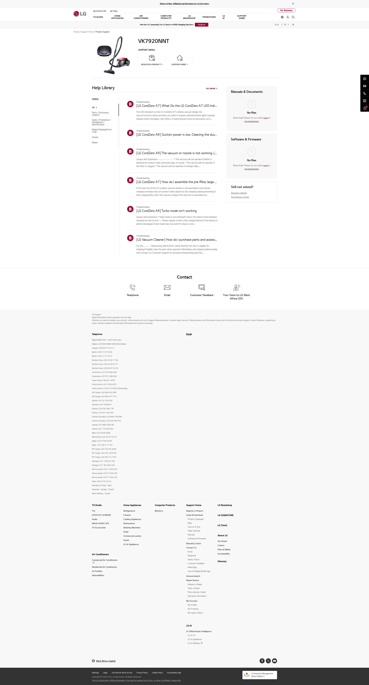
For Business (286, 10)
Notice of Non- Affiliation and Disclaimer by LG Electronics (184, 3)
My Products (193, 608)
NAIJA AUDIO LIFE (100, 523)
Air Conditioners (100, 554)
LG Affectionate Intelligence (198, 631)
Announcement (193, 576)
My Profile (192, 604)
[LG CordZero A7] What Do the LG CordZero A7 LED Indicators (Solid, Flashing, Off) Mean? (177, 105)
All (93, 107)
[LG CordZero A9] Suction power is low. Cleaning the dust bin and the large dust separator (177, 134)
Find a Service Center (197, 592)
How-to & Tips (194, 526)
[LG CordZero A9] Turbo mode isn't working (166, 210)
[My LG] (287, 17)
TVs (93, 510)
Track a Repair (194, 588)
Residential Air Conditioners (104, 567)
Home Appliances (132, 505)
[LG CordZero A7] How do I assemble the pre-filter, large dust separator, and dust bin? (177, 182)
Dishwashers (129, 523)
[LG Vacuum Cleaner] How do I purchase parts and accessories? (177, 239)
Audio (94, 519)
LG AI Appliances (131, 544)
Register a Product (194, 510)
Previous (282, 24)
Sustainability (224, 553)
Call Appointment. (251, 121)
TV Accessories (99, 527)
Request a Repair (239, 192)
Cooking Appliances (132, 519)
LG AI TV (191, 635)
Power (95, 142)
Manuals (191, 534)
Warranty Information (197, 596)
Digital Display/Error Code (102, 130)
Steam (95, 137)
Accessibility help (174, 672)
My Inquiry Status (195, 612)
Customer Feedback (196, 563)
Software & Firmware (197, 538)
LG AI (189, 625)
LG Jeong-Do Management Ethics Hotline (262, 674)
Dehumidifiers (98, 575)
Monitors (159, 510)
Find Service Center (240, 197)
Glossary (222, 561)
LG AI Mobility (194, 643)
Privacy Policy (142, 672)
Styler (126, 531)
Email (265, 118)
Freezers (127, 515)
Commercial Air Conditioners (104, 560)
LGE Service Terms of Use (122, 672)
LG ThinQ (222, 525)
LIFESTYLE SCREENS (101, 515)
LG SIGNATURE (226, 515)
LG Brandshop (225, 505)
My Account (191, 600)
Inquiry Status (193, 559)
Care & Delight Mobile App (199, 571)
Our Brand (222, 541)
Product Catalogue (196, 519)
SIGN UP (201, 24)
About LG (222, 535)
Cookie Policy (157, 672)
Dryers (126, 540)
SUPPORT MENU (146, 49)
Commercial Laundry (132, 535)
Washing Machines (131, 527)
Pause (285, 24)
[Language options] (282, 17)
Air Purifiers (97, 571)
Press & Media (224, 549)
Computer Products (165, 505)
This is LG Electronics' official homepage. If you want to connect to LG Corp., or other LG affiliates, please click (136, 680)
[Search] (293, 17)
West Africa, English (105, 660)
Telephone (192, 555)
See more (210, 88)
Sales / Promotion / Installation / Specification (101, 122)
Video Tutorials (194, 530)
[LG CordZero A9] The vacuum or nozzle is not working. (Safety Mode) (177, 153)
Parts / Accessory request (100, 113)
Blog (190, 523)
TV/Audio (97, 505)
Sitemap (95, 672)
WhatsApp (192, 567)
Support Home (193, 505)
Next (288, 24)
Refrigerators (129, 510)
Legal (105, 672)
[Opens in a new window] (262, 660)
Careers (221, 545)
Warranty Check (193, 543)
